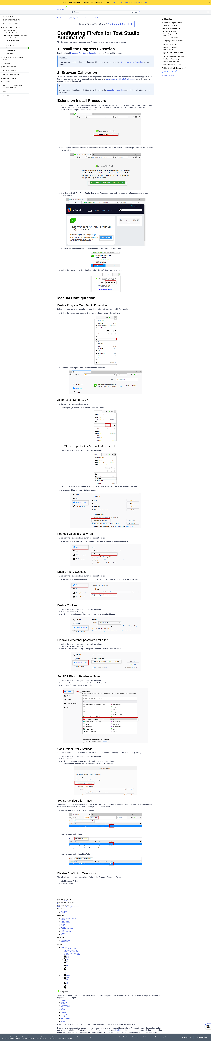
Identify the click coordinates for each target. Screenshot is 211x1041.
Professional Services (67, 928)
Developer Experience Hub (68, 918)
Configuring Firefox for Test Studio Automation (98, 35)
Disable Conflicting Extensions (76, 873)
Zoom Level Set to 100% (73, 399)
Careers (63, 1008)
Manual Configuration (115, 90)
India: (71, 951)
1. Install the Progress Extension (86, 49)
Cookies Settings (202, 1037)
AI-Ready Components (72, 907)
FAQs (62, 934)
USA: (70, 948)
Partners (63, 930)
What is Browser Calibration (13, 38)
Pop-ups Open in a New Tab (75, 533)
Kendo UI (60, 904)
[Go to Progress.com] (62, 992)
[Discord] (65, 970)
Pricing (63, 912)
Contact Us (64, 947)
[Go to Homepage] (66, 9)
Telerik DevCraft (62, 901)
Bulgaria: (71, 953)
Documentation (65, 921)
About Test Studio (10, 16)
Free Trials (64, 911)
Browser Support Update (12, 40)
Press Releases (65, 1005)
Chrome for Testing (11, 50)
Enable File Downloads (71, 571)
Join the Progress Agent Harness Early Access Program (129, 2)
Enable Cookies (67, 605)
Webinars (63, 927)
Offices (63, 1009)
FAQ (4, 91)
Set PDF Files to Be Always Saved (79, 676)
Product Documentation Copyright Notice (12, 87)
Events (63, 933)
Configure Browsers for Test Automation (82, 18)
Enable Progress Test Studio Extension (82, 305)
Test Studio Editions (10, 23)
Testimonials (64, 941)
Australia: (72, 954)
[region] (105, 1037)
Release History (65, 922)
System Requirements (11, 20)
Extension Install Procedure (132, 62)
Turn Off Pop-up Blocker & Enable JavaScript (86, 446)
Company (63, 1000)
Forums (63, 924)
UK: (70, 950)
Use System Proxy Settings (74, 748)
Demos (63, 919)
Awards (63, 1003)
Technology (64, 1002)
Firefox (7, 48)
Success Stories (65, 940)
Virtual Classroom (66, 931)
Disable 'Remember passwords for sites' (83, 639)
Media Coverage (65, 1006)
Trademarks (119, 1030)
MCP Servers (61, 907)
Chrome (8, 43)
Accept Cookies (186, 1037)
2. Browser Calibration (77, 72)
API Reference (8, 95)
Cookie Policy (7, 1038)
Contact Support (170, 71)
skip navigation (61, 9)
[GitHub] (65, 968)
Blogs (62, 925)
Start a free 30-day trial (120, 24)
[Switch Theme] (208, 12)
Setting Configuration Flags (74, 800)
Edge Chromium (10, 45)
